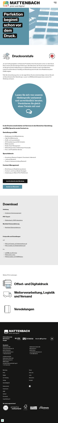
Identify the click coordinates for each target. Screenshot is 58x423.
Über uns (31, 372)
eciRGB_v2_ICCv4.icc (11, 253)
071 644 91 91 (7, 365)
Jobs (30, 375)
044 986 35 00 (34, 353)
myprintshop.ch (6, 399)
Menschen (31, 377)
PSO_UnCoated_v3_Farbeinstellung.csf (16, 243)
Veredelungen (24, 309)
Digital (4, 375)
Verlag (4, 380)
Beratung (5, 370)
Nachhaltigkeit (6, 382)
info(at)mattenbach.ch (8, 352)
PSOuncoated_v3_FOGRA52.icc (14, 256)
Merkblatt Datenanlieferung (13, 227)
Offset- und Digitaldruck (31, 284)
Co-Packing (5, 377)
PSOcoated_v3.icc (10, 254)
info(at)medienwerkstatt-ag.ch (10, 363)
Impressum (5, 388)
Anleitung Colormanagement (13, 213)
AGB (4, 391)
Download (5, 396)
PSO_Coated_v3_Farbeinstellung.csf (15, 245)
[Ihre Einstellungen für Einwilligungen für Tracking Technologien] (2, 420)
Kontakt (31, 380)
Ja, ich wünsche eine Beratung (15, 181)
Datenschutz (6, 386)
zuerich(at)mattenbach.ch (36, 352)
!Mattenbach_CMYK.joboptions (14, 220)
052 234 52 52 (7, 353)
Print (4, 372)
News (30, 370)
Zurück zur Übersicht (12, 187)
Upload (4, 394)
